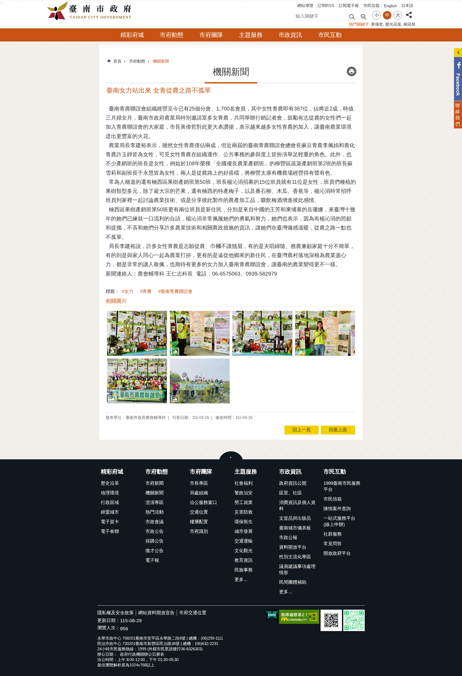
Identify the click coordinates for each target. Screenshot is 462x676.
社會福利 (243, 483)
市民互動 (330, 35)
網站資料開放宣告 (156, 612)
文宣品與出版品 (295, 518)
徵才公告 (154, 550)
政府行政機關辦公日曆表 (142, 654)
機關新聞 (161, 61)
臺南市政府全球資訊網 (90, 11)
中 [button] (387, 15)
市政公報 (288, 537)
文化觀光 (243, 550)
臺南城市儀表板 (295, 527)
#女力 (127, 291)
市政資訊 (290, 35)
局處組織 (199, 492)
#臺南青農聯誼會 (175, 291)
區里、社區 (290, 492)
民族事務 (243, 569)
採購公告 (154, 541)
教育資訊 (243, 560)
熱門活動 (154, 512)
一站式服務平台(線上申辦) (339, 521)
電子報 (152, 560)
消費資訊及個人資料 (297, 505)
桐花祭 (409, 24)
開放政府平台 (337, 553)
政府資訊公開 (292, 483)
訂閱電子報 (349, 5)
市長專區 (199, 483)
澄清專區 (154, 502)
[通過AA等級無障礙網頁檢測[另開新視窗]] (299, 617)
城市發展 (243, 531)
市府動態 (171, 35)
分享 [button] (408, 12)
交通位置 (199, 512)
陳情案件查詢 (337, 508)
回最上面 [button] (338, 429)
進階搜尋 (363, 16)
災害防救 (243, 512)
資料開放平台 (292, 547)
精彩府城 (132, 35)
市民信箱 (371, 5)
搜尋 (298, 15)
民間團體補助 (292, 582)
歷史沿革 (110, 483)
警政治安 (243, 492)
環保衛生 (243, 521)
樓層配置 (199, 521)
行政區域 (110, 502)
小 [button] (376, 15)
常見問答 (333, 543)
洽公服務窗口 (203, 502)
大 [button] (398, 15)
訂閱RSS (326, 5)
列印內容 (351, 71)
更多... (241, 579)
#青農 (146, 291)
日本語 (407, 5)
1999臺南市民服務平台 (342, 486)
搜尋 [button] (352, 16)
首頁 (117, 61)
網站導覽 (305, 5)
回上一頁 (301, 429)
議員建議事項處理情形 (297, 569)
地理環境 (110, 492)
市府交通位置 (192, 612)
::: (2, 2)
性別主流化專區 (295, 556)
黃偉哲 (377, 24)
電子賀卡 (110, 521)
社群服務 (333, 534)
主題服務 (251, 35)
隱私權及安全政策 (115, 612)
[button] (137, 333)
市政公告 (154, 531)
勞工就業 (243, 502)
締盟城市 (110, 512)
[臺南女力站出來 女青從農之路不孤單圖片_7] (331, 620)
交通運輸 (243, 541)
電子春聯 (110, 531)
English (390, 5)
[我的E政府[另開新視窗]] (272, 616)
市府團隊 (211, 35)
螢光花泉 (393, 24)
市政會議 (154, 521)
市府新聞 (154, 483)
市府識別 (199, 531)
